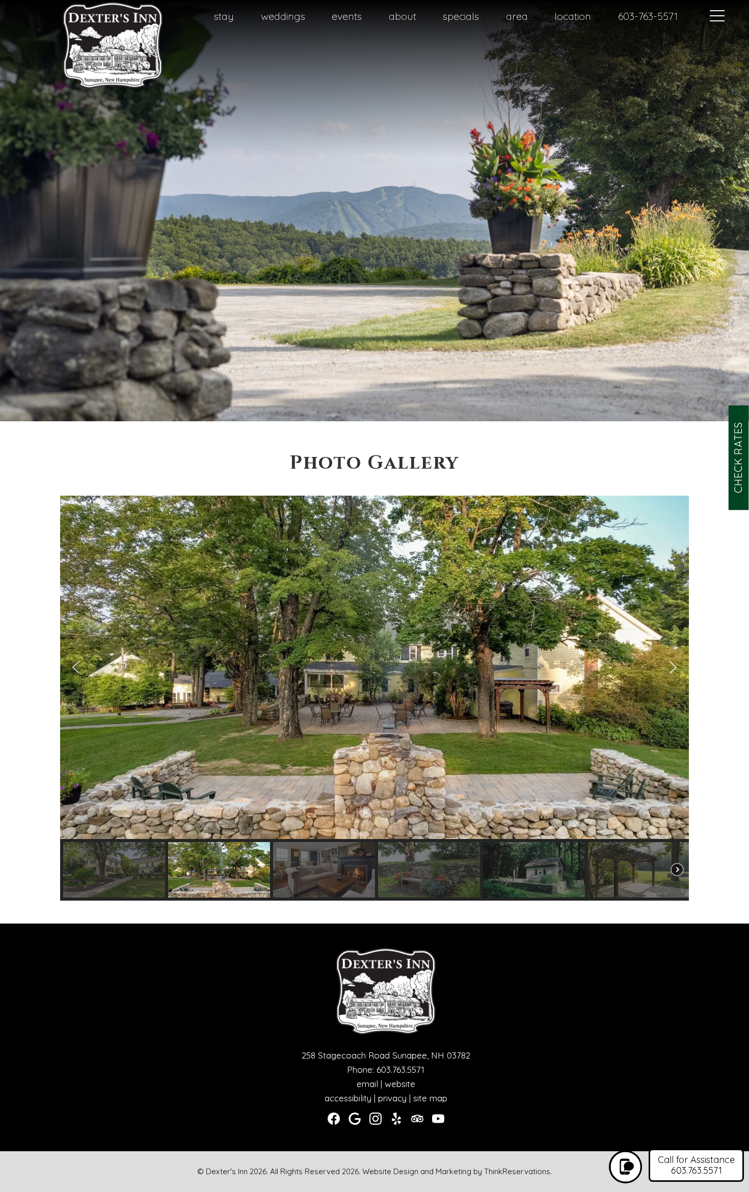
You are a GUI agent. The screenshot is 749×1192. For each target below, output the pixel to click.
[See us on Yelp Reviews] (396, 1119)
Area (517, 16)
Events (347, 16)
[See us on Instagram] (375, 1119)
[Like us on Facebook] (334, 1119)
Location (572, 16)
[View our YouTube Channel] (438, 1119)
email (367, 1083)
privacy (392, 1098)
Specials (461, 16)
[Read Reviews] (417, 1119)
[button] (76, 667)
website (400, 1083)
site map (430, 1098)
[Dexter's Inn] (113, 86)
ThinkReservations (517, 1171)
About (402, 16)
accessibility (348, 1098)
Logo (94, 17)
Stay (224, 16)
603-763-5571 (648, 16)
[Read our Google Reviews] (355, 1119)
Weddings (283, 16)
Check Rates (738, 457)
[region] (374, 698)
